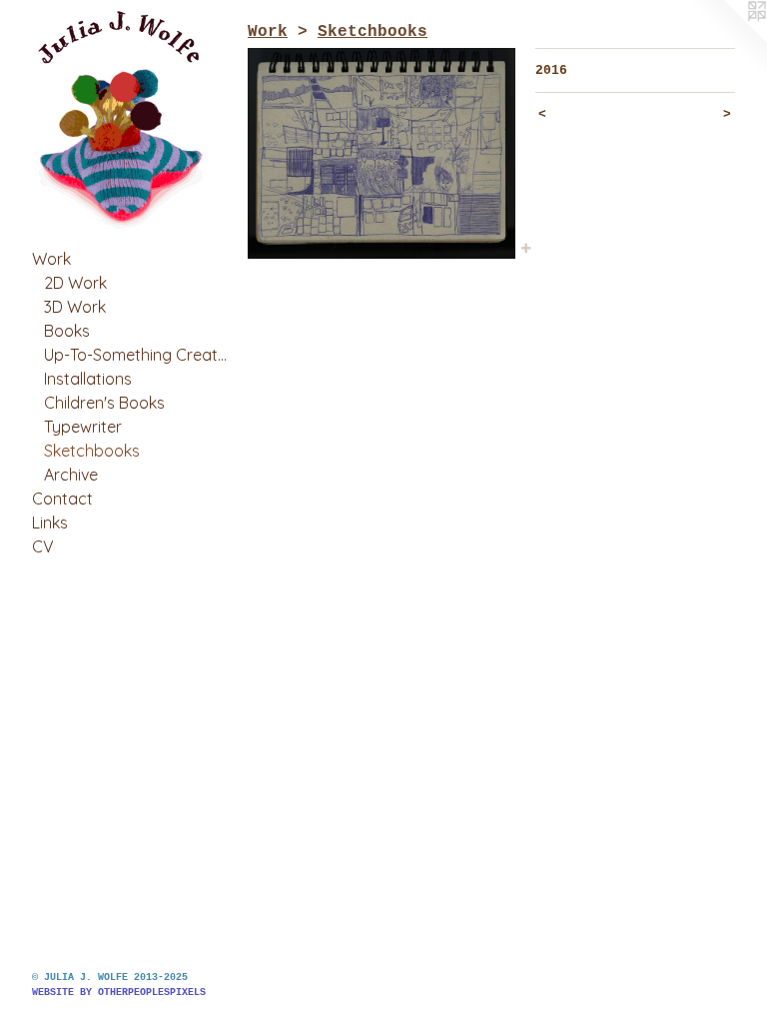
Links (50, 522)
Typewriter (83, 427)
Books (67, 331)
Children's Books (104, 403)
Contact (62, 499)
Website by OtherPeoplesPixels (119, 992)
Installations (88, 379)
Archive (71, 475)
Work (51, 259)
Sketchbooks (92, 451)
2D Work (75, 283)
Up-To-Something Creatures (138, 355)
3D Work (75, 307)
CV (43, 546)
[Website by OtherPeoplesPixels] (727, 40)
